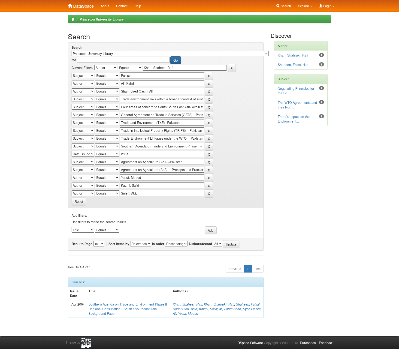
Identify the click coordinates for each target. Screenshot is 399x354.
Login (327, 5)
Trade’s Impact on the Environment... (294, 118)
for (74, 59)
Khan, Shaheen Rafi (187, 304)
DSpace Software (250, 342)
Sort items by (119, 243)
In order (158, 243)
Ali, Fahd (225, 308)
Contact (121, 5)
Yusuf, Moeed (188, 313)
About (105, 5)
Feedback (326, 342)
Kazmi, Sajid (208, 308)
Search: (78, 47)
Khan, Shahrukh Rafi (219, 304)
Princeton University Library (102, 19)
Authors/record (200, 243)
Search (285, 5)
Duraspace (308, 342)
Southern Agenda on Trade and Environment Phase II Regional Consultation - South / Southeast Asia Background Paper (127, 309)
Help (137, 5)
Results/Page (82, 243)
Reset (79, 201)
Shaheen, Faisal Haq (293, 64)
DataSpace (83, 5)
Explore (304, 5)
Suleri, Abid (189, 308)
